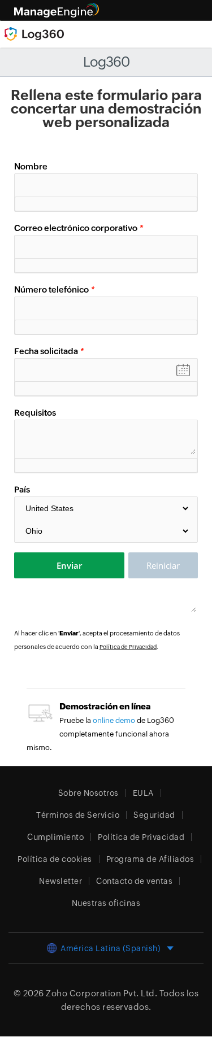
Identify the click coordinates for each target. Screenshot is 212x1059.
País (22, 489)
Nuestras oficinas (106, 903)
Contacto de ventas (134, 881)
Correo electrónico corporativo (78, 228)
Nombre (30, 166)
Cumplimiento (55, 837)
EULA (143, 793)
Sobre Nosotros (88, 793)
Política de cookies (55, 859)
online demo (114, 720)
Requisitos (35, 412)
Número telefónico (54, 289)
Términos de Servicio (77, 815)
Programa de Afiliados (150, 859)
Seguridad (154, 815)
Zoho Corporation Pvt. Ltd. (101, 993)
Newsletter (60, 881)
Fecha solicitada (48, 351)
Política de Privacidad (128, 647)
